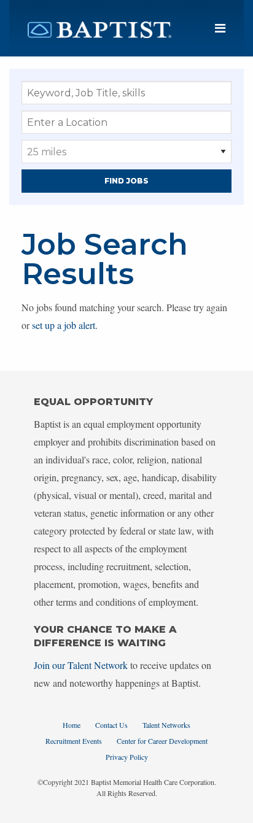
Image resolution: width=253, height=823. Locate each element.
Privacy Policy (127, 757)
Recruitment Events (73, 741)
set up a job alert (63, 325)
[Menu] (220, 28)
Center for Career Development (162, 741)
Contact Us (111, 725)
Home (71, 725)
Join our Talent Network (81, 665)
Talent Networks (166, 725)
